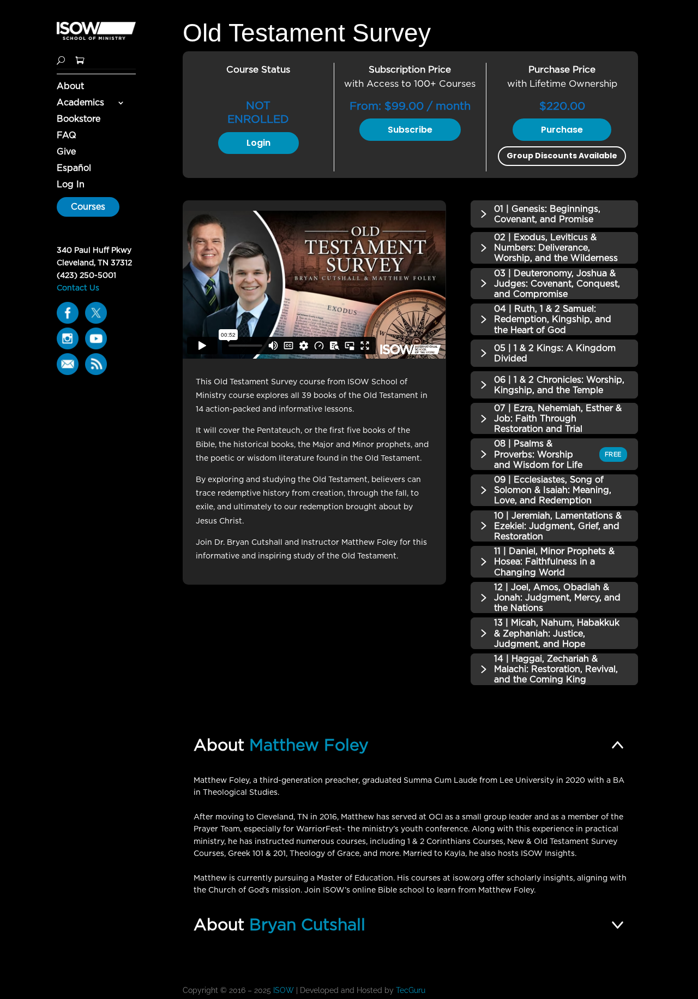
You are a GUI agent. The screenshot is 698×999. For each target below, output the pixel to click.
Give (66, 152)
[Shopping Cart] (80, 59)
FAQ (66, 136)
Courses (88, 206)
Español (74, 168)
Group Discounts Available (562, 155)
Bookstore (78, 119)
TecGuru (412, 990)
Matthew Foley (309, 744)
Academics (80, 103)
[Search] (61, 59)
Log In (71, 185)
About (70, 86)
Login (258, 142)
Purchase (562, 129)
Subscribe (410, 129)
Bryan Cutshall (307, 924)
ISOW (283, 990)
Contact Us (78, 287)
